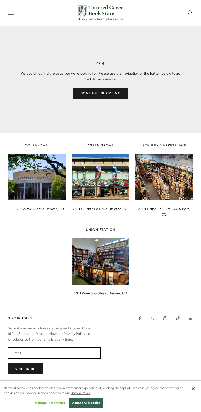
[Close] (193, 388)
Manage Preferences (50, 403)
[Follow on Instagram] (165, 318)
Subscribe (25, 369)
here (90, 334)
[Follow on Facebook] (139, 318)
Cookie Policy (80, 393)
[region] (100, 396)
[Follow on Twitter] (152, 318)
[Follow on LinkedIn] (190, 318)
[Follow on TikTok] (178, 318)
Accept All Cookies (86, 403)
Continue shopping (100, 93)
